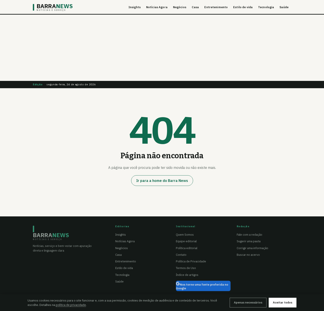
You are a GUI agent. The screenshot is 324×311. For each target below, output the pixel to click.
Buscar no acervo (248, 255)
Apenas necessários (248, 302)
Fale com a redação (249, 235)
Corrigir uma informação (252, 248)
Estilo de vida (243, 7)
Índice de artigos (187, 275)
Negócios (179, 7)
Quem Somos (185, 235)
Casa (195, 7)
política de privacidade (71, 305)
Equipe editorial (186, 241)
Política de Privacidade (191, 261)
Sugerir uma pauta (249, 241)
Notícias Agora (157, 7)
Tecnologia (266, 7)
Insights (134, 7)
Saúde (284, 7)
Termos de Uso (186, 268)
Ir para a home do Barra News (162, 180)
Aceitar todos (282, 302)
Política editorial (186, 248)
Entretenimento (216, 7)
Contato (181, 255)
